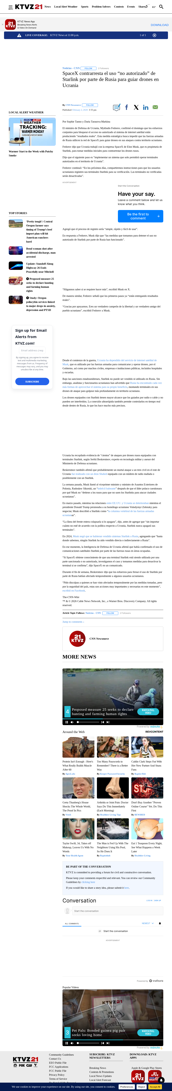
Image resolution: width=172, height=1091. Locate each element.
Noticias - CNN (93, 613)
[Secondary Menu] (13, 6)
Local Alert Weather (65, 6)
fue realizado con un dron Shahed (89, 474)
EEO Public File (58, 1062)
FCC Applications (58, 1066)
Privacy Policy (56, 1074)
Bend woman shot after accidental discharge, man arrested (41, 252)
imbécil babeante (107, 488)
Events (131, 6)
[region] (112, 940)
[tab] (71, 923)
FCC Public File (57, 1070)
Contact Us (55, 1058)
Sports (84, 6)
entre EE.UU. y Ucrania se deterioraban (127, 503)
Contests (119, 6)
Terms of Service (58, 1078)
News (48, 6)
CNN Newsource (73, 105)
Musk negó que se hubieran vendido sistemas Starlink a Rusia (105, 536)
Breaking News (97, 1068)
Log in (149, 900)
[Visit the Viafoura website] (156, 980)
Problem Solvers (101, 6)
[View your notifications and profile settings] (160, 923)
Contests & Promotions (101, 1072)
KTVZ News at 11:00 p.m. (64, 35)
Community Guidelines (61, 1054)
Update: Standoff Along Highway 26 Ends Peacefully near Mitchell (40, 267)
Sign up (157, 900)
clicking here (88, 882)
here (126, 887)
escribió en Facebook (73, 590)
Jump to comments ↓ (73, 621)
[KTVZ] (29, 7)
